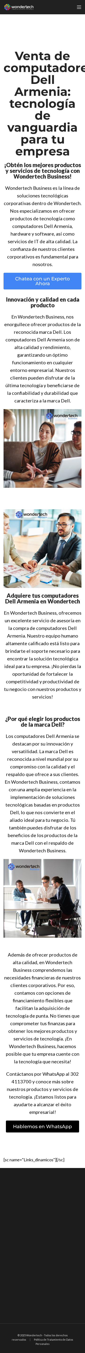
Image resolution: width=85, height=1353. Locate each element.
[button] (42, 281)
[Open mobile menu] (79, 7)
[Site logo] (19, 6)
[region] (42, 1246)
